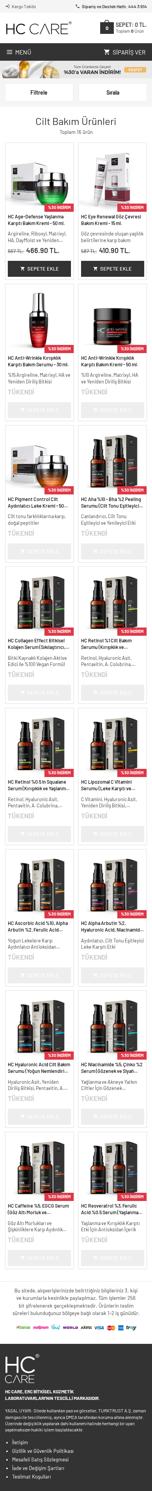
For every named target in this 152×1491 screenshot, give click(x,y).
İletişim (20, 1442)
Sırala (112, 92)
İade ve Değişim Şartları (38, 1468)
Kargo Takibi (24, 6)
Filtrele (39, 92)
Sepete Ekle (43, 268)
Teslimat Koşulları (31, 1476)
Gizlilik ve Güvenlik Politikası (43, 1451)
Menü (23, 52)
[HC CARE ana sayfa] (38, 27)
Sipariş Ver (129, 52)
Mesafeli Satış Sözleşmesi (40, 1459)
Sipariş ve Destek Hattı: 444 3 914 (114, 6)
